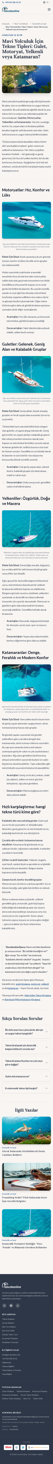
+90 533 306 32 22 (9, 1358)
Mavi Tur (26, 1398)
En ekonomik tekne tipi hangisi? (21, 1088)
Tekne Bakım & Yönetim (11, 1370)
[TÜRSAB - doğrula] (8, 1447)
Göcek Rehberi (8, 1323)
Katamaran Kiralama (10, 1395)
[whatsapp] (17, 1305)
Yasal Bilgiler (7, 1374)
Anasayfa (6, 24)
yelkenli (45, 984)
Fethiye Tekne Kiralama (11, 1398)
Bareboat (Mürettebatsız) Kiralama (22, 999)
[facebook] (11, 1305)
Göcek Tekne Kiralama (30, 1395)
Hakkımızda (6, 1362)
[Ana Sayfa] (10, 9)
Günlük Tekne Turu (10, 1334)
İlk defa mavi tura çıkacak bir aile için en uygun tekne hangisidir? (24, 1031)
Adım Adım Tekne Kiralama (37, 995)
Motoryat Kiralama (39, 1391)
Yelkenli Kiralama (23, 1391)
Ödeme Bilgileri (8, 1366)
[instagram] (4, 1305)
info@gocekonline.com (11, 1355)
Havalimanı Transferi (10, 1342)
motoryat (35, 984)
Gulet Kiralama (8, 1391)
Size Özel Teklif (8, 1331)
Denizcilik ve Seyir (39, 24)
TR (47, 2)
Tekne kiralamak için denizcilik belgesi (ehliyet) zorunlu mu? (20, 1047)
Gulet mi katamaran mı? (17, 1076)
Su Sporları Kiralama (10, 1338)
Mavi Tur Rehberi (21, 24)
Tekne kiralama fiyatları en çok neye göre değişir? (24, 1062)
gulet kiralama (23, 984)
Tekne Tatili (37, 1398)
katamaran (13, 988)
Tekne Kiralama (8, 1319)
